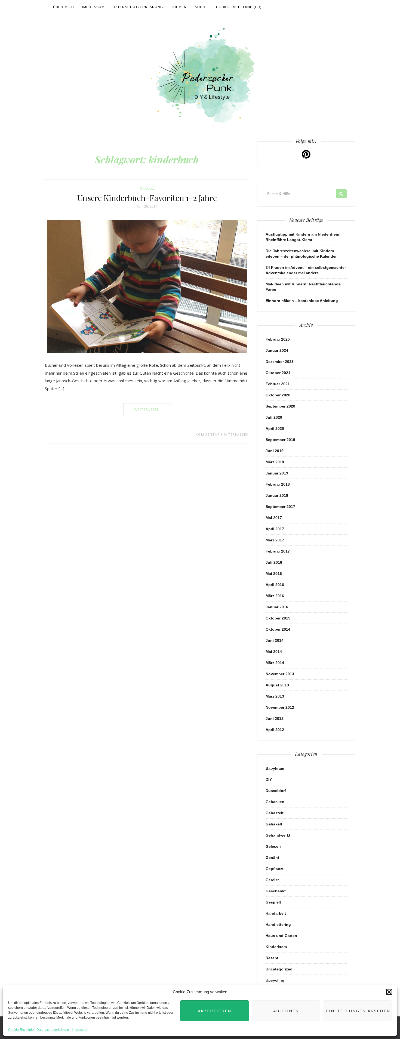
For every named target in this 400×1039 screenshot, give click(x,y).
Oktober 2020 (278, 395)
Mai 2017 (274, 518)
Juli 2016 (274, 562)
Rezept (272, 958)
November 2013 (280, 674)
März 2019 (275, 462)
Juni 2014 (275, 640)
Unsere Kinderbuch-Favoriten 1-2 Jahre (147, 197)
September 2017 (280, 506)
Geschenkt (276, 891)
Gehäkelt (274, 824)
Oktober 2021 (278, 373)
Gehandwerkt (278, 835)
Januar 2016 (277, 607)
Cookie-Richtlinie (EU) (238, 7)
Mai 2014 (274, 651)
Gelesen (147, 188)
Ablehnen (286, 1010)
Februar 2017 (278, 551)
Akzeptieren (214, 1010)
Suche (201, 7)
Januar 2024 (277, 350)
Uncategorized (279, 969)
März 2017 (275, 540)
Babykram (275, 768)
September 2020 (280, 406)
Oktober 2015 (278, 618)
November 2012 (280, 707)
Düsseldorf (276, 790)
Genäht (272, 857)
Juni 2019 (275, 451)
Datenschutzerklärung (52, 1030)
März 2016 (275, 596)
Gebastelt (275, 813)
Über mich (63, 7)
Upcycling (275, 980)
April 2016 (275, 584)
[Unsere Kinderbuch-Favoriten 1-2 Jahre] (147, 286)
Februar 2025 (278, 339)
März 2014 (275, 663)
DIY (269, 779)
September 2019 (280, 439)
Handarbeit (276, 913)
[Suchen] (341, 193)
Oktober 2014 (278, 629)
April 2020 (275, 428)
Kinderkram (276, 947)
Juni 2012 (275, 718)
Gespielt (273, 902)
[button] (389, 992)
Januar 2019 (277, 473)
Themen (179, 7)
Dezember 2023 (280, 361)
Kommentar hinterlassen (222, 434)
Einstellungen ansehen (358, 1010)
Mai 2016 (274, 573)
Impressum (80, 1030)
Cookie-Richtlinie (21, 1030)
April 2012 (275, 729)
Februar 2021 (278, 384)
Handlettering (278, 924)
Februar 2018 (278, 484)
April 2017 (275, 529)
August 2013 (277, 685)
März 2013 (275, 696)
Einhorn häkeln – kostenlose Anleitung (302, 300)
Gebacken (275, 802)
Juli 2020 (274, 417)
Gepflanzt (275, 869)
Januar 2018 (277, 495)
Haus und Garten (281, 935)
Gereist (272, 880)
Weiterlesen (147, 409)
